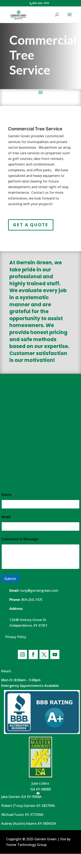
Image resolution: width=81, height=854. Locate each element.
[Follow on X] (44, 654)
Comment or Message (19, 539)
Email (7, 517)
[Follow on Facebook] (33, 654)
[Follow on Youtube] (54, 654)
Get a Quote (30, 225)
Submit (10, 578)
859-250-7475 (32, 599)
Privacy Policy (15, 637)
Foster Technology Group (26, 844)
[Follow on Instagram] (22, 654)
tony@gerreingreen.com (39, 590)
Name (7, 495)
